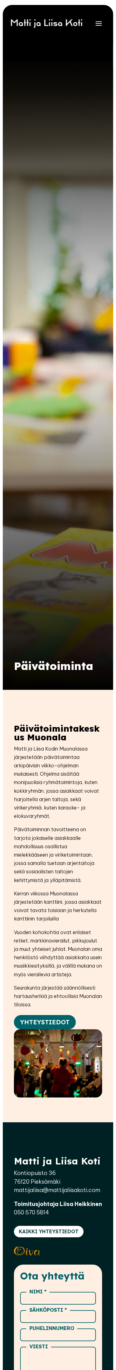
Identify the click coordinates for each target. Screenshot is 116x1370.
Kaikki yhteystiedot (49, 1231)
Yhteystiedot (45, 1022)
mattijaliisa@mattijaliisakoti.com (57, 1190)
